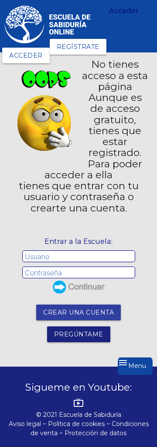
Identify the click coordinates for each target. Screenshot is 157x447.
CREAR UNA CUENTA (78, 312)
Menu (132, 363)
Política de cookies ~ (80, 424)
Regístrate (78, 47)
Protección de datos (95, 433)
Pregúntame (78, 334)
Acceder (26, 55)
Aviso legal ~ (28, 424)
